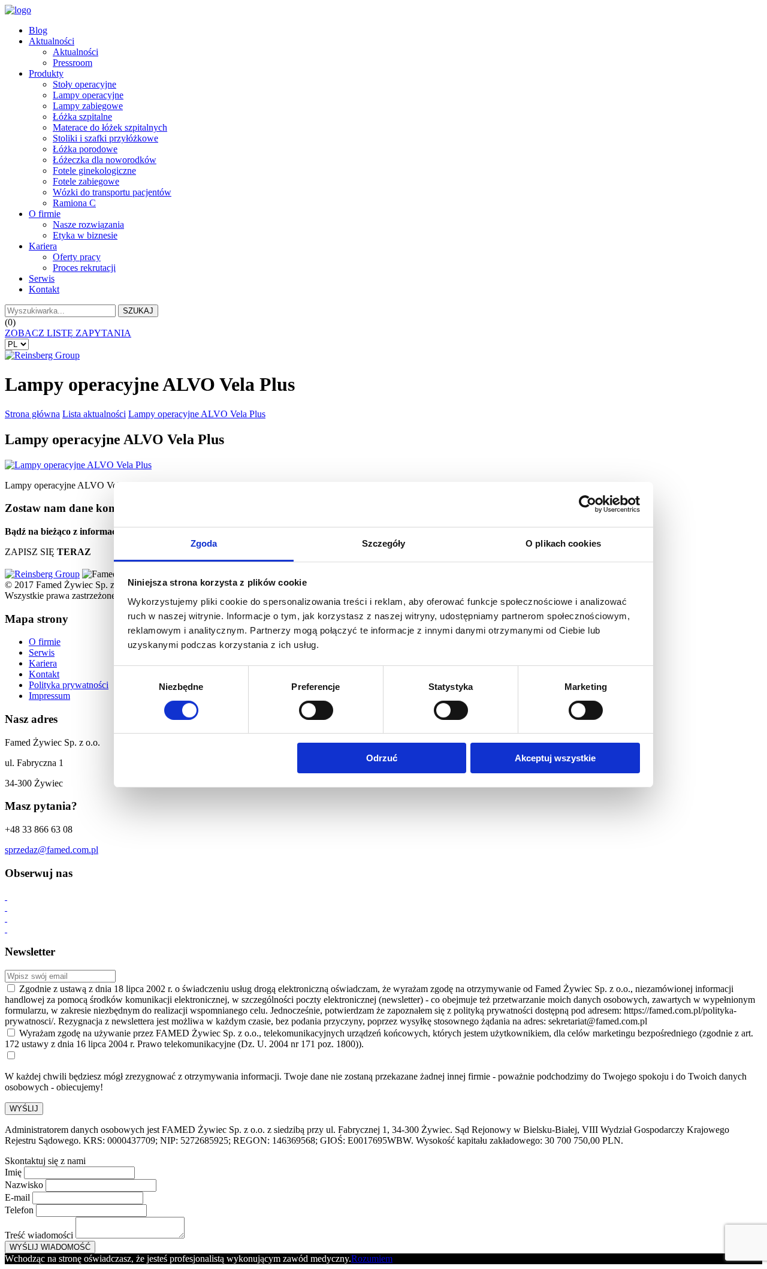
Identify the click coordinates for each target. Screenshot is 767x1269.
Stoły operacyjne (84, 84)
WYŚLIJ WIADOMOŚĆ (50, 1247)
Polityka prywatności (68, 685)
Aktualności (51, 41)
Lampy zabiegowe (88, 106)
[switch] (316, 710)
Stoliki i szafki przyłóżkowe (105, 138)
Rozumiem (371, 1258)
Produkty (46, 73)
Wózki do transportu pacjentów (112, 192)
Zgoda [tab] (204, 543)
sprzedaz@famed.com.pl (51, 850)
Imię (13, 1172)
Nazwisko (24, 1185)
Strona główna (32, 414)
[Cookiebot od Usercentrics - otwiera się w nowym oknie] (587, 504)
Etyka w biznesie (85, 235)
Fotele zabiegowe (86, 181)
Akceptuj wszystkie (555, 758)
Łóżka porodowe (85, 149)
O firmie (45, 214)
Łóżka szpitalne (82, 116)
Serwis (42, 278)
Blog (38, 30)
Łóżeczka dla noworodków (104, 160)
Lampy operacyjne (88, 95)
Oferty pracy (77, 257)
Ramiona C (74, 203)
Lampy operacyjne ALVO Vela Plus (196, 414)
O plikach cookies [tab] (563, 543)
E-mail (17, 1197)
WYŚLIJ (24, 1108)
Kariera (43, 246)
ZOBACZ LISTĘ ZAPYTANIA (68, 333)
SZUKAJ (138, 310)
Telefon (19, 1210)
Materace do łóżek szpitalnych (110, 127)
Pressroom (72, 63)
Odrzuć (381, 758)
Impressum (49, 696)
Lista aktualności (94, 414)
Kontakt (44, 289)
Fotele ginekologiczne (94, 170)
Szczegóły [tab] (384, 543)
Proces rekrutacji (84, 268)
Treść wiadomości (39, 1235)
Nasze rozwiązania (88, 224)
